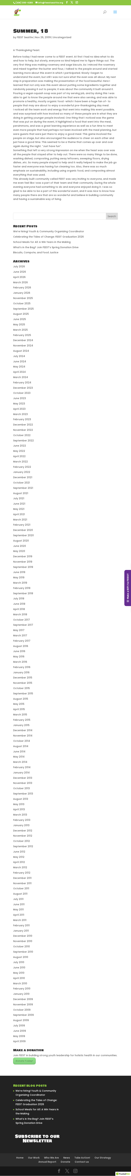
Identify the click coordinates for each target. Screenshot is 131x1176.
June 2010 (19, 967)
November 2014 (22, 735)
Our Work (34, 1157)
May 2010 (18, 973)
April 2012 (19, 862)
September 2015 (23, 693)
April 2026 (19, 277)
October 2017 (21, 619)
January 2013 (21, 825)
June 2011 (19, 904)
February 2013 (21, 820)
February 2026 (22, 287)
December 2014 (22, 730)
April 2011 (18, 915)
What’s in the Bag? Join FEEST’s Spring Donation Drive (45, 247)
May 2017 (18, 630)
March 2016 (20, 662)
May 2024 (19, 366)
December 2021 (22, 477)
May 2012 (18, 857)
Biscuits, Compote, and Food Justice (35, 252)
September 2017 (23, 625)
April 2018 (19, 609)
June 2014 (19, 751)
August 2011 (20, 893)
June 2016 (19, 651)
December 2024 (23, 340)
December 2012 (22, 830)
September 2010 (23, 951)
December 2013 (22, 778)
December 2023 (23, 388)
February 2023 (22, 419)
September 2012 (23, 846)
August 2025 (21, 314)
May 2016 (18, 656)
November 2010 (22, 941)
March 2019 (20, 582)
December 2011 (22, 878)
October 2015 (21, 688)
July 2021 (18, 498)
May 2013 (18, 804)
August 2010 (20, 957)
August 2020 (21, 540)
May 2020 (19, 551)
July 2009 (19, 1025)
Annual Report (47, 1162)
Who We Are (51, 1157)
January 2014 (21, 772)
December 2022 (23, 424)
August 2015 (20, 699)
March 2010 (20, 983)
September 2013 (23, 793)
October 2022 (22, 435)
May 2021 (18, 509)
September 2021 (23, 488)
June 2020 (19, 546)
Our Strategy (102, 1157)
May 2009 (19, 1036)
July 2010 (18, 962)
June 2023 (19, 398)
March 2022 (20, 461)
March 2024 (20, 377)
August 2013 (20, 799)
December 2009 (23, 999)
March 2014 (20, 762)
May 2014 (19, 756)
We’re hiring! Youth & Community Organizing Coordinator (48, 231)
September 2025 (23, 308)
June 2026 (19, 272)
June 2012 (19, 851)
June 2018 (19, 604)
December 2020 (23, 530)
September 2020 (23, 535)
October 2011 (21, 888)
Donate (65, 1162)
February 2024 (22, 382)
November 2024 (23, 345)
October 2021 (21, 482)
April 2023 (19, 409)
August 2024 (21, 351)
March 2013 (20, 814)
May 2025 (19, 324)
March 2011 (19, 920)
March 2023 (20, 414)
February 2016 (21, 667)
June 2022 (19, 445)
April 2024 (19, 372)
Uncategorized (62, 37)
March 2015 (20, 714)
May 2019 (18, 577)
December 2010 (22, 936)
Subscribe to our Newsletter (37, 1138)
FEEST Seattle (25, 37)
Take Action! (82, 1157)
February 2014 (22, 767)
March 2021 (20, 519)
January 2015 (21, 725)
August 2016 (20, 646)
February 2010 (21, 988)
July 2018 (18, 598)
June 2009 (19, 1031)
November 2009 (23, 1004)
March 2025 (20, 330)
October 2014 (21, 741)
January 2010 (21, 994)
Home (20, 1157)
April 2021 (19, 514)
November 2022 (23, 430)
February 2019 (21, 588)
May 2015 (18, 704)
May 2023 (19, 403)
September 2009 (23, 1015)
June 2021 (19, 503)
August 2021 (20, 493)
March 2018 (20, 614)
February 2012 (21, 872)
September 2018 (23, 593)
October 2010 (21, 946)
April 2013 (19, 809)
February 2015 (21, 720)
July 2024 (19, 356)
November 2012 (22, 835)
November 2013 (22, 783)
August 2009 (21, 1020)
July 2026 (19, 266)
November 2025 (23, 298)
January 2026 (21, 293)
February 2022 (22, 467)
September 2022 (23, 440)
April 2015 (19, 709)
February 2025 (22, 335)
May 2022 (19, 451)
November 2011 (22, 883)
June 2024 (19, 361)
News (66, 1157)
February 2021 (21, 524)
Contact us (82, 1162)
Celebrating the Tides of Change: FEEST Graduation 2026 (48, 236)
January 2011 (21, 930)
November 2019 (22, 561)
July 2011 (18, 899)
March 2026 (20, 282)
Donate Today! (24, 1060)
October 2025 (22, 303)
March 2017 (20, 635)
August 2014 (20, 746)
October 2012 (21, 841)
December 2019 (22, 556)
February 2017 (21, 641)
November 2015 (22, 683)
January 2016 (21, 672)
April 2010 (19, 978)
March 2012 (20, 867)
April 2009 (19, 1041)
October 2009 (22, 1010)
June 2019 (19, 572)
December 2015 (22, 677)
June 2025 (19, 319)
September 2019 (23, 567)
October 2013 (21, 788)
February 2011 (21, 925)
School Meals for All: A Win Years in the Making (42, 242)
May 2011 (18, 909)
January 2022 (21, 472)
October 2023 (22, 393)
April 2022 (19, 456)
